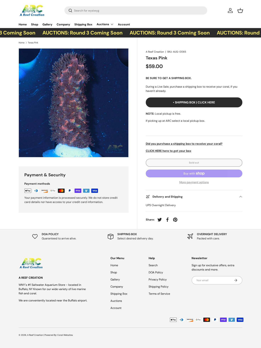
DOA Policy (156, 272)
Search (153, 265)
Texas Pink (33, 43)
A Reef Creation (155, 51)
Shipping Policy (158, 286)
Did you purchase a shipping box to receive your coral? (184, 144)
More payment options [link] (194, 182)
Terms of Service (159, 294)
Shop (34, 24)
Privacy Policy (158, 279)
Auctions (103, 24)
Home (23, 24)
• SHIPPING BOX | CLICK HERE (194, 102)
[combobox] (135, 10)
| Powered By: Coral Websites (58, 335)
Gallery (47, 24)
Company (63, 24)
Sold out (194, 162)
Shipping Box (83, 24)
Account (124, 24)
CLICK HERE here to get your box (168, 151)
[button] (240, 10)
